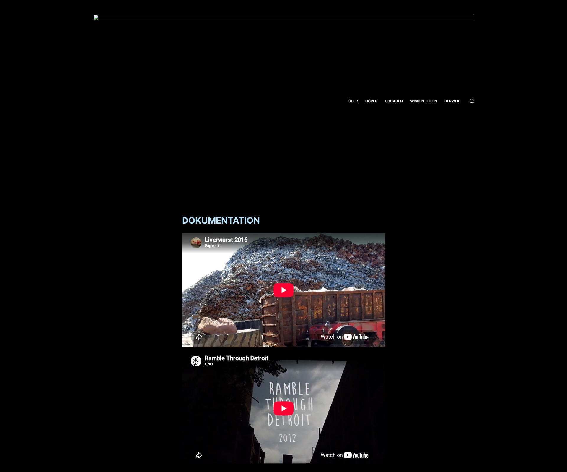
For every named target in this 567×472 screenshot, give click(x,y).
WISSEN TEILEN (423, 101)
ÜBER (353, 101)
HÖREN (371, 101)
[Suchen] (472, 101)
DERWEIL (452, 101)
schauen (394, 101)
